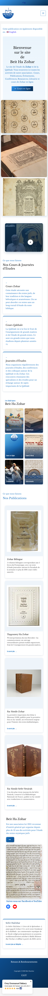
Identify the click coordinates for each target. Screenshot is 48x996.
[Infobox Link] (22, 296)
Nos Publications (14, 498)
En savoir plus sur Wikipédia (14, 944)
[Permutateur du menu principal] (43, 13)
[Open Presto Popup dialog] (24, 237)
